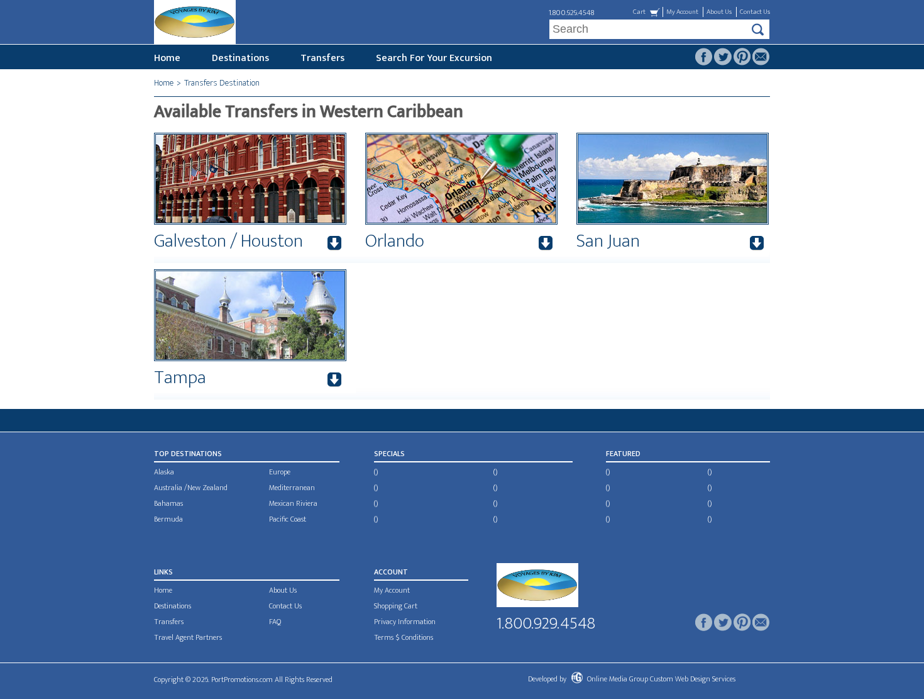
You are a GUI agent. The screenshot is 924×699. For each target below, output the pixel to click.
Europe (279, 472)
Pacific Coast (287, 519)
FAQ (275, 621)
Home (167, 58)
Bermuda (168, 519)
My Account (682, 12)
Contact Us (755, 12)
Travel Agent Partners (188, 637)
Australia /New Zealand (191, 487)
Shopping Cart (395, 606)
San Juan (608, 241)
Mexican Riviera (293, 503)
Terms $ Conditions (403, 637)
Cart (639, 12)
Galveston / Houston (228, 241)
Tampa (180, 377)
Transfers (322, 58)
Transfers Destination (222, 82)
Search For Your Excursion (434, 58)
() (376, 472)
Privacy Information (405, 621)
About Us (719, 12)
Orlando (394, 241)
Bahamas (168, 503)
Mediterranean (292, 487)
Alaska (164, 472)
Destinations (240, 58)
